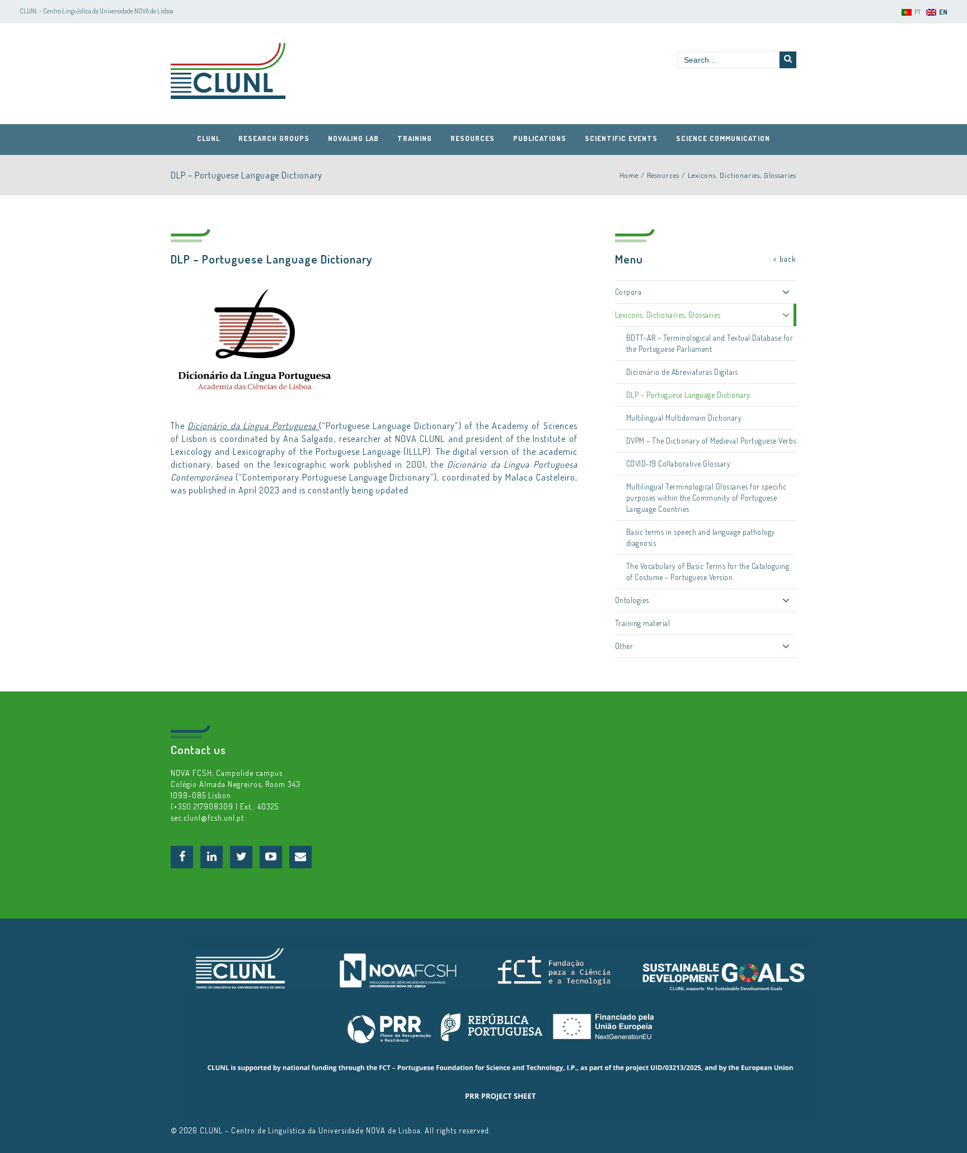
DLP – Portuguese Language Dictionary (688, 394)
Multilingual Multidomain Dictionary (684, 417)
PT (917, 12)
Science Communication (723, 138)
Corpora (628, 292)
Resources (472, 138)
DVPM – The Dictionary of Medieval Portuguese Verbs (711, 440)
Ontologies (632, 600)
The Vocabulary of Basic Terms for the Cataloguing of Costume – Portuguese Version (708, 571)
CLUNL (228, 71)
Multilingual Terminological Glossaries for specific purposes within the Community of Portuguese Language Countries (706, 498)
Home (629, 175)
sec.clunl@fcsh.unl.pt (207, 817)
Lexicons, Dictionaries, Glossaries (742, 175)
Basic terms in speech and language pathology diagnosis (700, 537)
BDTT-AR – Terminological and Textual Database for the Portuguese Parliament (710, 343)
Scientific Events (621, 138)
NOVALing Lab (353, 138)
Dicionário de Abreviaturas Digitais (682, 372)
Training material (642, 623)
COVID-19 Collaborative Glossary (678, 463)
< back (784, 258)
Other (624, 646)
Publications (539, 138)
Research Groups (273, 138)
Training (414, 138)
